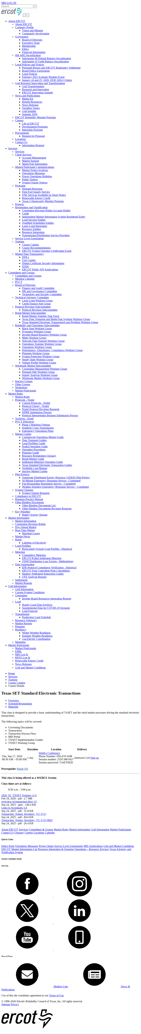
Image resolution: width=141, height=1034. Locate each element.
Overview (13, 700)
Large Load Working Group (37, 300)
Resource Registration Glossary (39, 455)
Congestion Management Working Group (44, 368)
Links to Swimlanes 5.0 (14, 807)
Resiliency (20, 629)
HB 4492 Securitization (28, 55)
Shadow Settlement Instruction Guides (43, 573)
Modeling (20, 642)
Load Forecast (29, 611)
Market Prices (22, 536)
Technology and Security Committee (42, 294)
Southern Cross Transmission (38, 427)
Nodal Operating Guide (35, 446)
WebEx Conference (49, 753)
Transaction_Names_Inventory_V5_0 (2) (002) (27, 820)
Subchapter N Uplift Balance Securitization (45, 61)
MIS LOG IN (8, 2)
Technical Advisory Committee (32, 297)
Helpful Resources (32, 101)
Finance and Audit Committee (38, 288)
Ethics (25, 49)
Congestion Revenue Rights (30, 524)
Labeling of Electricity (34, 542)
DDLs (25, 257)
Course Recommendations (36, 247)
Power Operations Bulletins (37, 176)
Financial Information (33, 52)
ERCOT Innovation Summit (37, 92)
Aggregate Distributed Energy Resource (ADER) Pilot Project (56, 477)
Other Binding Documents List (39, 505)
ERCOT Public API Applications (40, 269)
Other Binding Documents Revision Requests (47, 508)
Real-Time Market (25, 530)
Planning (20, 626)
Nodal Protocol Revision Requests (40, 409)
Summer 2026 (29, 114)
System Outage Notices (34, 182)
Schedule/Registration (20, 703)
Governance (21, 36)
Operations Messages (33, 173)
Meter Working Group (34, 337)
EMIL (18, 651)
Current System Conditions (30, 592)
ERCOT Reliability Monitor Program (35, 117)
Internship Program (32, 129)
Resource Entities (31, 229)
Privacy (15, 1004)
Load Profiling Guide (33, 443)
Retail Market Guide (33, 458)
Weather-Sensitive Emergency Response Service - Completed (55, 486)
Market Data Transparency (29, 254)
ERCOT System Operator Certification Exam (46, 250)
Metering (20, 552)
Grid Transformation (33, 86)
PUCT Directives (24, 421)
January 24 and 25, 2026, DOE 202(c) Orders (47, 80)
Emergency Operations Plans (37, 430)
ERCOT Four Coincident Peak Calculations (46, 570)
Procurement (22, 132)
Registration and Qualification (31, 207)
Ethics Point (7, 846)
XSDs (25, 266)
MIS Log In (21, 654)
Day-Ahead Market (25, 527)
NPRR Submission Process (37, 412)
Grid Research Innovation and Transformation (40, 83)
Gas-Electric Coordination (36, 638)
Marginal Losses (31, 533)
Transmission (22, 614)
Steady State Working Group (37, 359)
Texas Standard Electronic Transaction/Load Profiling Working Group (60, 322)
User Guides (29, 260)
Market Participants (25, 390)
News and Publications (27, 95)
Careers (19, 120)
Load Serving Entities (34, 219)
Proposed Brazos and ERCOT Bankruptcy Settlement (51, 67)
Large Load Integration (34, 226)
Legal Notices (29, 73)
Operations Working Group (37, 347)
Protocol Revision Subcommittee (33, 306)
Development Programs (35, 126)
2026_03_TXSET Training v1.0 (18, 795)
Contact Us (21, 142)
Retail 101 (22, 768)
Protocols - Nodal (24, 399)
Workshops (21, 387)
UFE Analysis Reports (34, 576)
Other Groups (22, 384)
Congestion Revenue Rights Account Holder (46, 210)
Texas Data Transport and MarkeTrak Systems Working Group (56, 319)
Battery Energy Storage (34, 514)
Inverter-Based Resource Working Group (44, 334)
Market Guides (23, 434)
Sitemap (5, 1004)
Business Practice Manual (29, 499)
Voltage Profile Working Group (39, 362)
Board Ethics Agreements (36, 70)
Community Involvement (35, 33)
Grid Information (17, 586)
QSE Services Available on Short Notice (44, 195)
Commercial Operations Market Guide (43, 437)
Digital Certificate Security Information (43, 263)
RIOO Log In (22, 657)
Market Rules (15, 393)
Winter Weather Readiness (36, 632)
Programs (20, 185)
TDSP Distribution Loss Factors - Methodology (48, 561)
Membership (29, 45)
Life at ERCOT (30, 123)
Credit (25, 213)
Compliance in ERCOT (28, 496)
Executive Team (31, 42)
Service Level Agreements (29, 238)
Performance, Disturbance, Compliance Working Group (52, 350)
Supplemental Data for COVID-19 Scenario (46, 607)
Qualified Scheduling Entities (38, 222)
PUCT (18, 281)
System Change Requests (36, 493)
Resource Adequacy (26, 620)
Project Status (46, 846)
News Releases (30, 104)
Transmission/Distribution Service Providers (46, 235)
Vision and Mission (32, 30)
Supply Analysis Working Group (40, 375)
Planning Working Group (36, 353)
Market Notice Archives (35, 170)
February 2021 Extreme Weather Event (43, 77)
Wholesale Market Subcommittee (33, 365)
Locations (20, 139)
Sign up (94, 757)
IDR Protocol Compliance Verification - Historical (49, 567)
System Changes (24, 489)
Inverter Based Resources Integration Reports (46, 598)
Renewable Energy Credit (36, 198)
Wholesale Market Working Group (41, 378)
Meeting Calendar (25, 278)
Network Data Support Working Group (43, 340)
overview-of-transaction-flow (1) (19, 801)
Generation (21, 595)
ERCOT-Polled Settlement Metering (41, 558)
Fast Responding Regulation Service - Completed (49, 483)
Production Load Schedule (36, 617)
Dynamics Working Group (36, 331)
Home (11, 673)
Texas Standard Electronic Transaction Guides (47, 465)
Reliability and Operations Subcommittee (37, 325)
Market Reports (23, 583)
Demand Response (32, 188)
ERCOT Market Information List (19, 849)
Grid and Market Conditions (30, 667)
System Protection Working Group (40, 356)
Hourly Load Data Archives (37, 604)
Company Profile (24, 27)
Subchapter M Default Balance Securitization (46, 58)
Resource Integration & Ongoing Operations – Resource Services (73, 849)
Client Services (23, 154)
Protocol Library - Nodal (35, 406)
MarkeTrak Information (34, 163)
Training (19, 241)
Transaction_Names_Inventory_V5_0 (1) (23, 814)
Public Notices (30, 179)
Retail (18, 539)
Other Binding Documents (29, 502)
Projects (19, 204)
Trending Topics (31, 108)
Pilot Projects (22, 474)
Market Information (18, 517)
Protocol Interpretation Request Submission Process (50, 415)
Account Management (34, 157)
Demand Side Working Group (38, 371)
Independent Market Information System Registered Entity (53, 216)
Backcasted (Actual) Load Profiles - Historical (47, 548)
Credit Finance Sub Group (36, 303)
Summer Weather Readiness (37, 635)
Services (12, 148)
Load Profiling (23, 545)
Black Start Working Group (37, 328)
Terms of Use (56, 995)
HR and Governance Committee (39, 291)
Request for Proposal (33, 136)
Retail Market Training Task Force (40, 316)
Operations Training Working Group (42, 344)
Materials (13, 706)
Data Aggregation (24, 564)
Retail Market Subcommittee (30, 312)
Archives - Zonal (24, 418)
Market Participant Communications (34, 167)
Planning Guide (30, 452)
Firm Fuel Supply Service (36, 191)
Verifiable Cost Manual (34, 468)
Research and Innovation (35, 89)
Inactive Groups (23, 381)
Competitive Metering (34, 555)
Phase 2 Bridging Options (36, 424)
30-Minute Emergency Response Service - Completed (51, 480)
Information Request (33, 145)
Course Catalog (30, 244)
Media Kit (27, 98)
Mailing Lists (60, 986)
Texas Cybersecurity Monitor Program (43, 201)
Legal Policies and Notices (29, 64)
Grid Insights (29, 111)
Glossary (19, 832)
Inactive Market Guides (34, 471)
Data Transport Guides (34, 440)
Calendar (50, 832)
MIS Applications (93, 846)
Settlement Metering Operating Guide (42, 462)
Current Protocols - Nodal (36, 403)
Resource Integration (33, 232)
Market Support (30, 160)
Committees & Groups (41, 829)
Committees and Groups (21, 272)
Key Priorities (22, 511)
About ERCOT (16, 21)
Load (18, 601)
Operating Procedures (34, 449)
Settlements (21, 579)
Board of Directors (32, 39)
